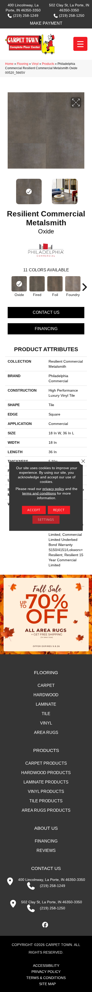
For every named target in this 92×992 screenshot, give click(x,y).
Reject (59, 510)
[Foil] (55, 284)
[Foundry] (73, 284)
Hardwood (46, 695)
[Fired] (37, 284)
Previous (7, 188)
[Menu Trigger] (80, 44)
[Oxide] (19, 284)
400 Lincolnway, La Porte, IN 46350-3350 (51, 880)
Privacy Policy (46, 971)
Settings (46, 519)
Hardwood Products (46, 773)
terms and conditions (39, 493)
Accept (33, 510)
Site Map (47, 984)
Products (48, 64)
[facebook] (45, 925)
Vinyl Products (46, 791)
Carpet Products (46, 763)
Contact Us (46, 312)
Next (84, 188)
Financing (46, 329)
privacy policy (53, 488)
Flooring (22, 64)
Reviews (46, 850)
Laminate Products (46, 782)
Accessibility (46, 965)
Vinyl (35, 64)
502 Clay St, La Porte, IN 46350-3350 (51, 902)
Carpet (46, 685)
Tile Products (46, 801)
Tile (46, 714)
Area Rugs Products (46, 810)
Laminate (46, 704)
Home (9, 64)
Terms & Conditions (46, 978)
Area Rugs (46, 732)
